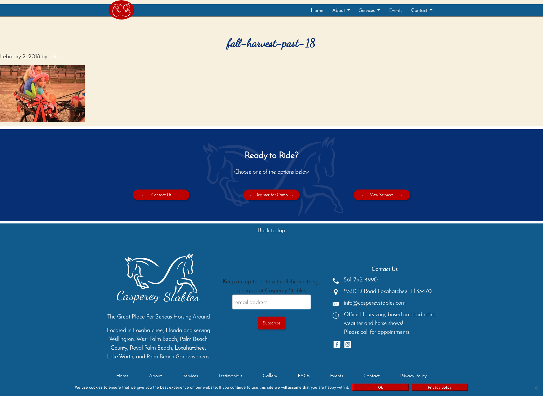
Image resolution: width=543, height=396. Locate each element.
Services (367, 10)
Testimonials (230, 376)
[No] (536, 388)
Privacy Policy (413, 376)
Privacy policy (440, 387)
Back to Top (271, 230)
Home (317, 10)
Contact (419, 10)
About (339, 10)
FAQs (304, 376)
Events (395, 10)
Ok (380, 387)
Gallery (270, 376)
